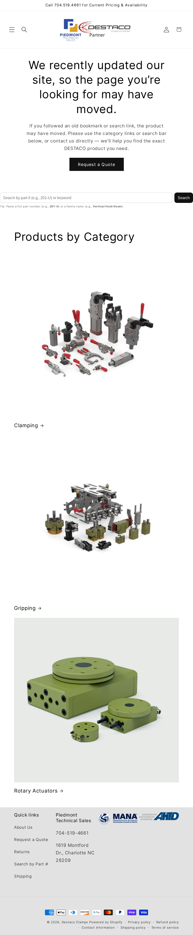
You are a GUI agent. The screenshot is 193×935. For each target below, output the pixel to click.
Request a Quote (96, 164)
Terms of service (165, 927)
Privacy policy (139, 922)
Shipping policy (133, 927)
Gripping (25, 608)
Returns (22, 851)
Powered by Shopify (105, 922)
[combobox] (86, 198)
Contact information (98, 927)
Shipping (23, 876)
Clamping (26, 425)
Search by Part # (31, 864)
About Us (23, 827)
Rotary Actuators (36, 791)
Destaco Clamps (75, 922)
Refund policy (167, 922)
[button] (12, 29)
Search (184, 198)
